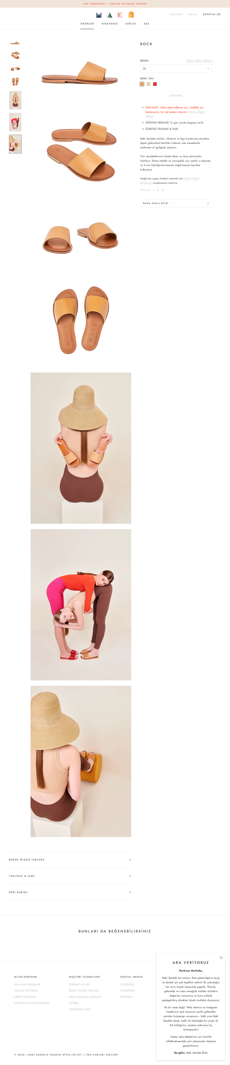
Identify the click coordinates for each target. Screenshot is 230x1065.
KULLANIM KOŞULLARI (27, 984)
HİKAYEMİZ (110, 23)
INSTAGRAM (127, 991)
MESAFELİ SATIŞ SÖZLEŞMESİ (31, 1003)
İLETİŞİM (74, 1003)
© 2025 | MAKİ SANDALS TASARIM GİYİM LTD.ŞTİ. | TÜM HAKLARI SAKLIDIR (66, 1054)
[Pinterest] (163, 190)
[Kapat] (221, 957)
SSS (147, 23)
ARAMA (192, 14)
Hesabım (176, 14)
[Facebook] (153, 190)
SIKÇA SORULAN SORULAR (85, 997)
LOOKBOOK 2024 (79, 1009)
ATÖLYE (130, 23)
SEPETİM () (212, 14)
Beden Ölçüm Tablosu (199, 61)
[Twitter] (158, 190)
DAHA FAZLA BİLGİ (155, 203)
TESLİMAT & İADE (22, 876)
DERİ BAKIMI (18, 892)
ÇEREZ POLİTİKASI (25, 997)
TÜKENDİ (176, 95)
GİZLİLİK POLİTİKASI (26, 991)
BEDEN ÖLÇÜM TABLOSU (27, 859)
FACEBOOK (127, 984)
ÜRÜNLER (87, 23)
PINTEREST (126, 997)
